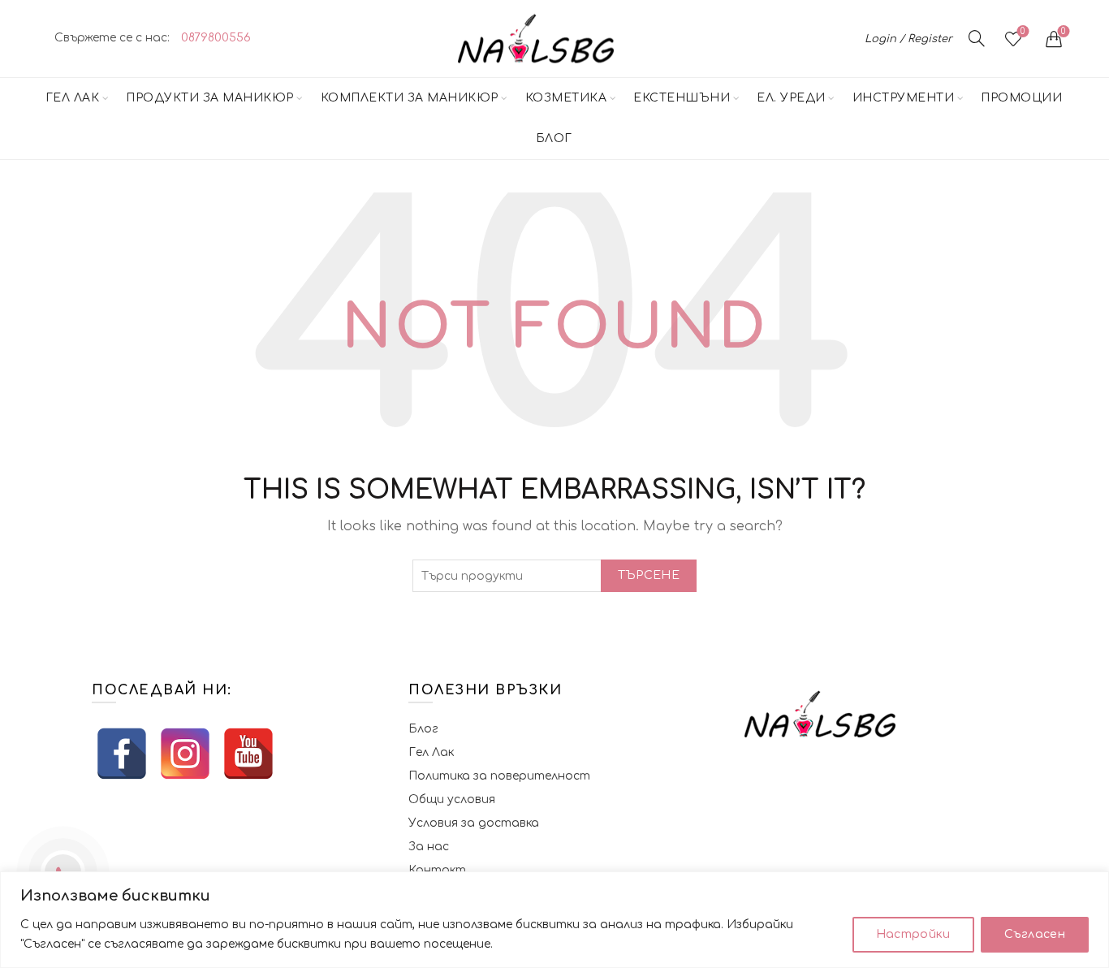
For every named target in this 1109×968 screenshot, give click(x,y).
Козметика (566, 98)
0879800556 (216, 38)
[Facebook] (122, 754)
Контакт (437, 870)
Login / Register (908, 39)
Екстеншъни (681, 98)
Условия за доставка (473, 823)
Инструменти (903, 98)
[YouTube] (248, 754)
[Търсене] (977, 38)
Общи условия (451, 799)
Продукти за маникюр (210, 98)
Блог (554, 138)
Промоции (1021, 98)
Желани (1023, 31)
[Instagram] (185, 754)
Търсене (649, 575)
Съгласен (1034, 934)
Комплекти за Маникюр (409, 98)
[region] (554, 919)
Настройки (913, 934)
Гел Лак (72, 98)
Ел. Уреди (791, 98)
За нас (428, 847)
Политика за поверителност (499, 776)
